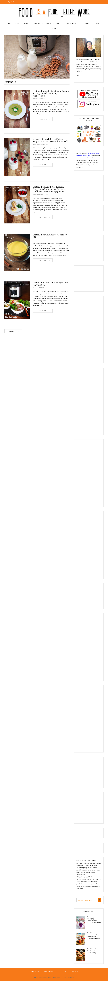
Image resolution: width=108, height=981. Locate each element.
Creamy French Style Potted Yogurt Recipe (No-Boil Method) (50, 140)
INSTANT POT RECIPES (54, 23)
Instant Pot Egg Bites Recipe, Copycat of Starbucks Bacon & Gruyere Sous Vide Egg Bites (49, 189)
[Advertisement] (87, 187)
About (87, 23)
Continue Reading (43, 119)
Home (54, 28)
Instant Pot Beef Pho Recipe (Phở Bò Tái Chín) (50, 283)
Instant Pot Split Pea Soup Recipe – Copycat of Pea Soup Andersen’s (51, 93)
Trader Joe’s (38, 23)
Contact (97, 23)
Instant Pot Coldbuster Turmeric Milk (51, 236)
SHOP (9, 23)
